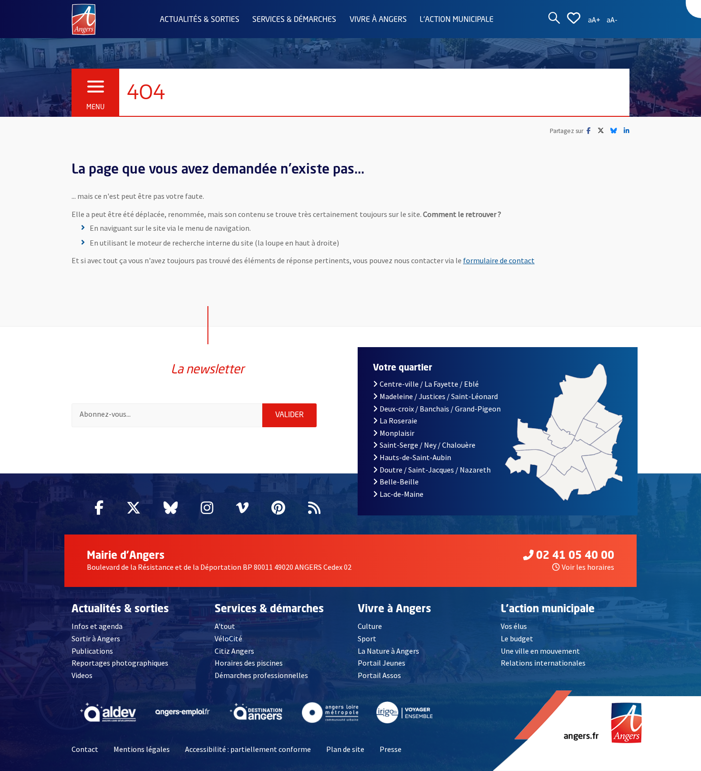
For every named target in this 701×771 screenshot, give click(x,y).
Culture (370, 626)
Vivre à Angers (378, 20)
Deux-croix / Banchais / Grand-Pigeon (440, 408)
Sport (367, 638)
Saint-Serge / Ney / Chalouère (427, 445)
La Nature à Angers (388, 651)
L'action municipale (457, 20)
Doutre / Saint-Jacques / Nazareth (435, 469)
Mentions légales (141, 749)
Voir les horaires (588, 567)
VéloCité (228, 638)
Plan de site (345, 749)
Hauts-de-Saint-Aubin (415, 457)
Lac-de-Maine (401, 494)
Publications (92, 651)
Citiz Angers (234, 651)
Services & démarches (294, 20)
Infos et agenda (97, 626)
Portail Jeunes (381, 663)
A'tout (225, 626)
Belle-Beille (399, 481)
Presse (391, 749)
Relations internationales (543, 663)
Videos (82, 675)
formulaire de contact (499, 260)
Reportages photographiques (120, 663)
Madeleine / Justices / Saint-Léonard (439, 396)
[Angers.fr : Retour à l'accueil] (84, 18)
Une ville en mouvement (540, 651)
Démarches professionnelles (261, 675)
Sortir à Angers (96, 638)
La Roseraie (398, 420)
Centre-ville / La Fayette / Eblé (429, 384)
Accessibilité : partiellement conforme (248, 749)
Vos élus (514, 626)
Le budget (517, 638)
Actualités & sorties (199, 20)
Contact (85, 749)
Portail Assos (379, 675)
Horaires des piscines (249, 663)
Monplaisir (397, 433)
